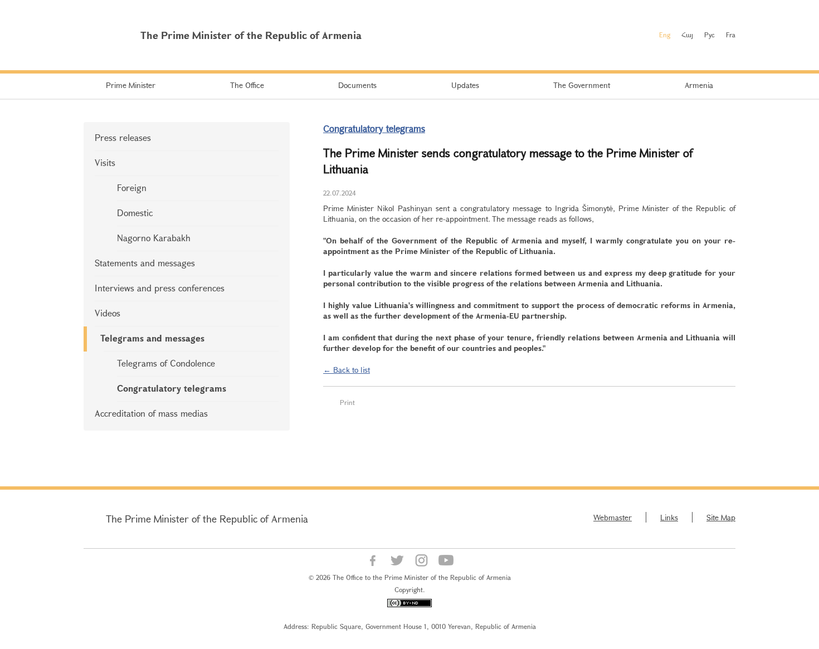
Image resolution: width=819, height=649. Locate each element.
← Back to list (346, 369)
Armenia (699, 85)
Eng (664, 34)
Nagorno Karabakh (154, 237)
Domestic (135, 212)
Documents (357, 85)
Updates (465, 85)
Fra (730, 34)
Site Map (720, 517)
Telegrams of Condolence (166, 363)
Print (347, 402)
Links (669, 517)
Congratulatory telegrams (171, 388)
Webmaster (612, 517)
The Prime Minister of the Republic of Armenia (207, 518)
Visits (105, 162)
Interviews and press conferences (160, 288)
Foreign (132, 187)
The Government (581, 85)
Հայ (687, 34)
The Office (247, 85)
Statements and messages (145, 263)
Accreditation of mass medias (151, 413)
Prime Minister (130, 85)
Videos (107, 313)
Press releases (123, 137)
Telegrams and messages (152, 338)
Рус (709, 34)
